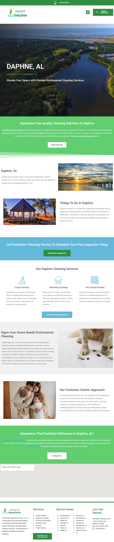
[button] (88, 12)
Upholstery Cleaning (58, 287)
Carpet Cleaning (22, 287)
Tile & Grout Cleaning (94, 287)
